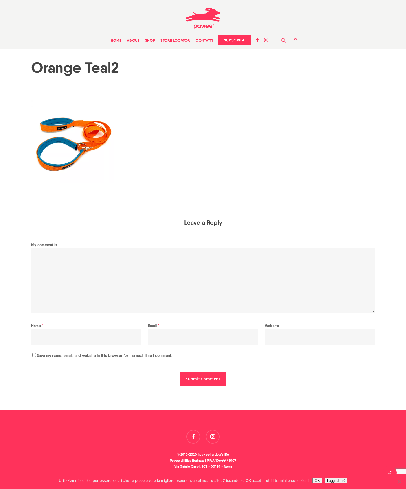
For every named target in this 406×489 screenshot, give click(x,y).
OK (317, 480)
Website (272, 325)
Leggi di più (336, 480)
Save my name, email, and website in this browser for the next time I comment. (104, 355)
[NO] (399, 481)
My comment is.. (45, 244)
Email (153, 325)
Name (37, 325)
